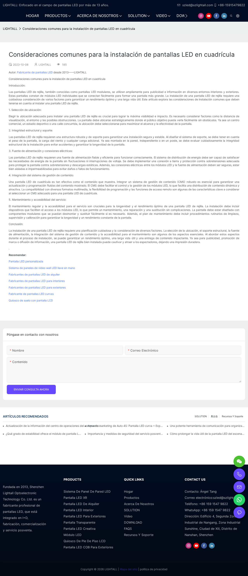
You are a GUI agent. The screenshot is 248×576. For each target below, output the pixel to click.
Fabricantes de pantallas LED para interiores (37, 280)
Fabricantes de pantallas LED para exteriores (37, 287)
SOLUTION (201, 416)
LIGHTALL (10, 29)
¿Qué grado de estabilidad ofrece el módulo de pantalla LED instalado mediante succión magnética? (43, 433)
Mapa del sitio (128, 569)
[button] (186, 16)
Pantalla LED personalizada (26, 261)
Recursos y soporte (232, 416)
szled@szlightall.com (197, 5)
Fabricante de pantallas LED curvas (31, 293)
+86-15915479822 (231, 5)
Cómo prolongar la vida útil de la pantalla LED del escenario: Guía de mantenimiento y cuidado (207, 433)
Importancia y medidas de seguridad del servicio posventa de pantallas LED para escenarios (125, 433)
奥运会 (214, 416)
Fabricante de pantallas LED (35, 72)
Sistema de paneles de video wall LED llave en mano (42, 268)
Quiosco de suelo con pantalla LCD (31, 300)
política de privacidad (153, 569)
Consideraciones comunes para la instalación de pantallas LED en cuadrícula (78, 29)
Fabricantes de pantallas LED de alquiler (34, 274)
